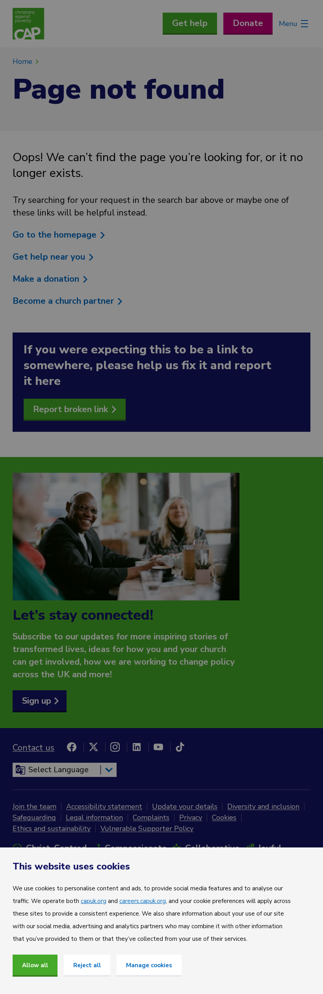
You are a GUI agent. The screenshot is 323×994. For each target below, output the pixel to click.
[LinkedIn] (136, 747)
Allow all (35, 965)
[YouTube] (158, 747)
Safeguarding (34, 817)
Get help (190, 23)
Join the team (34, 806)
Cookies (224, 817)
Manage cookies (149, 965)
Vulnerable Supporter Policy (146, 828)
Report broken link (70, 409)
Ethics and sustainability (52, 828)
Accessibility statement (104, 806)
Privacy (190, 817)
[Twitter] (93, 747)
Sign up (36, 701)
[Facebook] (71, 747)
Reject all (87, 965)
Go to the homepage (56, 235)
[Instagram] (115, 747)
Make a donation (47, 279)
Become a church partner (64, 301)
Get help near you (50, 257)
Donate (248, 23)
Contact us (33, 747)
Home (22, 61)
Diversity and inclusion (263, 806)
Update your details (184, 806)
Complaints (151, 817)
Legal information (94, 817)
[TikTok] (180, 747)
